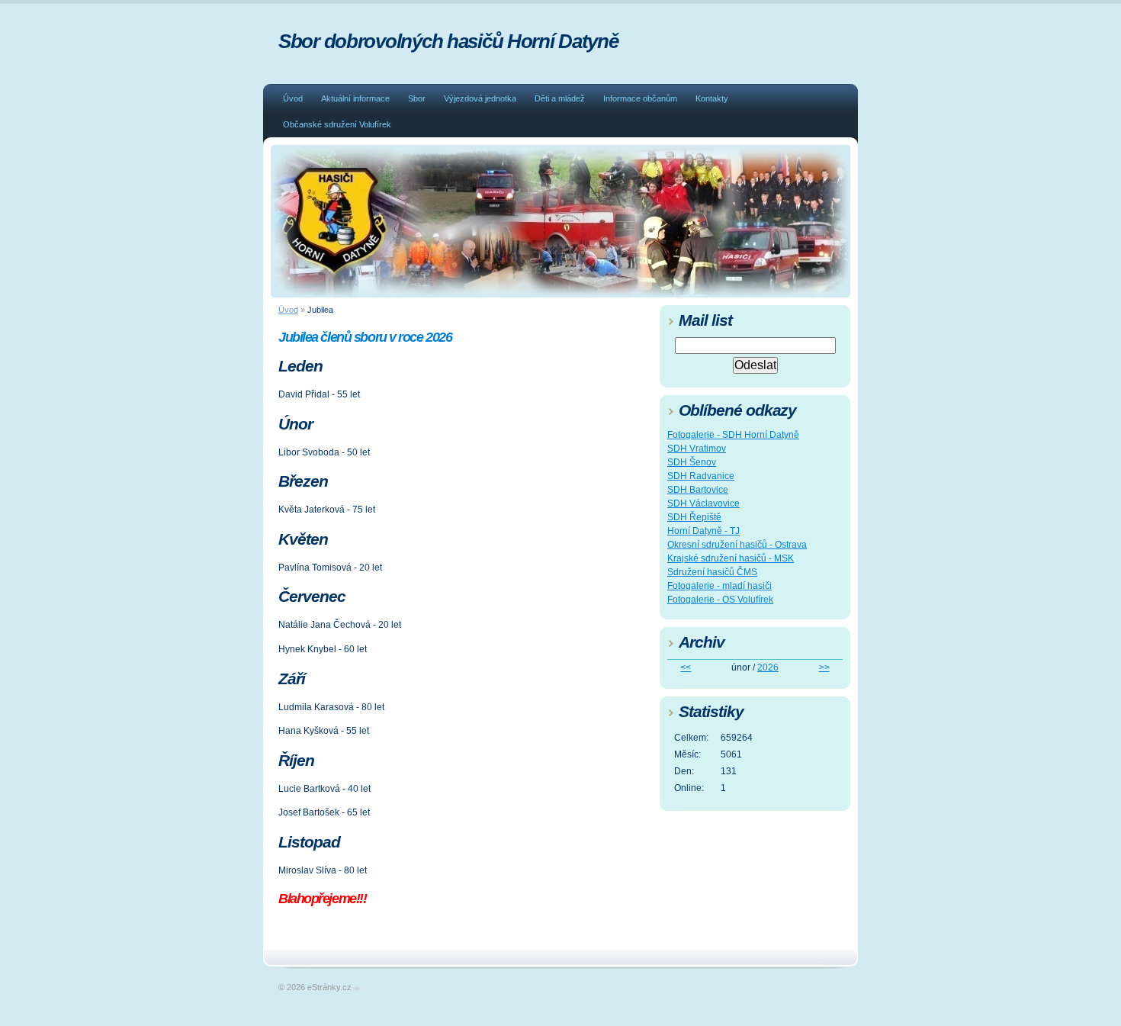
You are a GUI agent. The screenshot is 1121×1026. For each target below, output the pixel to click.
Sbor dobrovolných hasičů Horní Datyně (448, 41)
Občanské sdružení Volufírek (337, 124)
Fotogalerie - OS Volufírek (720, 599)
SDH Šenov (691, 462)
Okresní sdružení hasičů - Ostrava (737, 544)
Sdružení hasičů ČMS (712, 572)
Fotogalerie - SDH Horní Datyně (733, 434)
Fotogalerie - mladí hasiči (719, 586)
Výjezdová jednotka (480, 98)
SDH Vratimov (696, 448)
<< (685, 667)
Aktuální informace (355, 98)
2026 (768, 667)
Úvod (293, 98)
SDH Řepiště (694, 517)
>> (824, 667)
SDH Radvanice (700, 476)
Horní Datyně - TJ (703, 531)
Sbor (417, 98)
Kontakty (711, 98)
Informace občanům (640, 98)
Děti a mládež (560, 98)
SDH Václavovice (703, 503)
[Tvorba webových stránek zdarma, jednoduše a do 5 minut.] (357, 988)
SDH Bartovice (697, 489)
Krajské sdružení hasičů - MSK (730, 558)
